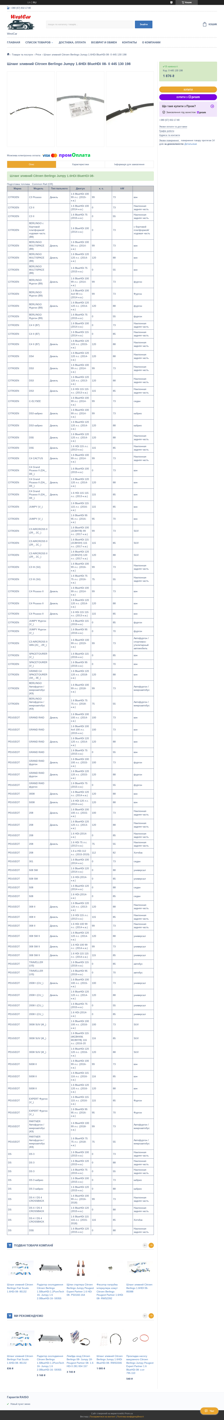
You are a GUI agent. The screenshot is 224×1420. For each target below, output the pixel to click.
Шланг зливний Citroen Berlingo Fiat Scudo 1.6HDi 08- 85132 (20, 1288)
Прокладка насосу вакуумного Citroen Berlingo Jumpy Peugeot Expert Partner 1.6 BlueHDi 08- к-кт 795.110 (139, 1365)
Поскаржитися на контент (102, 1416)
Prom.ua (129, 1413)
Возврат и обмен (104, 42)
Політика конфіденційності (130, 1416)
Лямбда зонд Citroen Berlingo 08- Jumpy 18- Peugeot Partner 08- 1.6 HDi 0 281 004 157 (80, 1361)
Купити (188, 89)
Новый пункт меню (20, 1404)
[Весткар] (26, 22)
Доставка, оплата (72, 42)
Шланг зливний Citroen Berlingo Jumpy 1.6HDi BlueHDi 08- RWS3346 (110, 1359)
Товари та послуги (22, 54)
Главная (13, 42)
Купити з (182, 97)
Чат (212, 1411)
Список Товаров (38, 42)
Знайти (144, 24)
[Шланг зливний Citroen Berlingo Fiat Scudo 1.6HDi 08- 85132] (20, 1268)
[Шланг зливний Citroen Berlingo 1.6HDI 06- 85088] (140, 1268)
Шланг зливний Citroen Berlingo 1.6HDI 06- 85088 (139, 1288)
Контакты (129, 42)
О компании (151, 42)
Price (38, 54)
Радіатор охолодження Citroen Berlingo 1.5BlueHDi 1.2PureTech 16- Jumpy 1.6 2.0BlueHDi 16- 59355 (50, 1291)
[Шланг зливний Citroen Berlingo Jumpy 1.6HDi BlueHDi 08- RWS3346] (110, 1339)
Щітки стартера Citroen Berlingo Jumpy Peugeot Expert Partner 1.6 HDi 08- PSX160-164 (80, 1289)
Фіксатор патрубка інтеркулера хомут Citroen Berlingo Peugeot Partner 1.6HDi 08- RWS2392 (110, 1291)
